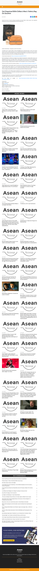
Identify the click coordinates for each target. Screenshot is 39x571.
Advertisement (19, 559)
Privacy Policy (19, 560)
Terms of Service (19, 561)
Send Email (6, 83)
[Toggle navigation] (2, 7)
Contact (19, 558)
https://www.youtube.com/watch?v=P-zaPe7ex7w (27, 63)
